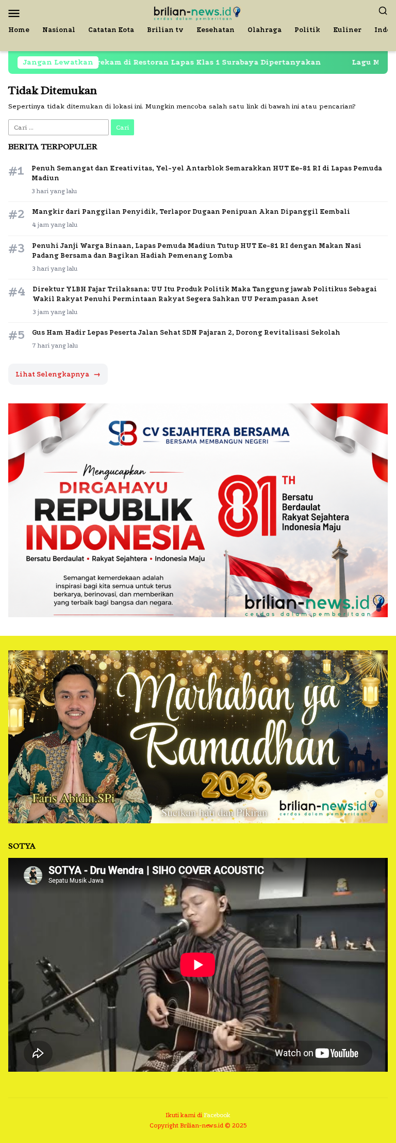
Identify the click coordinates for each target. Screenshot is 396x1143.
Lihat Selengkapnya (58, 374)
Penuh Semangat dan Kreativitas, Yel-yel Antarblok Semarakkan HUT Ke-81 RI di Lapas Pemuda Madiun (206, 173)
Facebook (217, 1115)
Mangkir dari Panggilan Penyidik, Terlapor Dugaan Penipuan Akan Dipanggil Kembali (191, 211)
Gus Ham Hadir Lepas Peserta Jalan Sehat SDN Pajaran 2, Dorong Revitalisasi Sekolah (186, 332)
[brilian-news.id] (198, 12)
